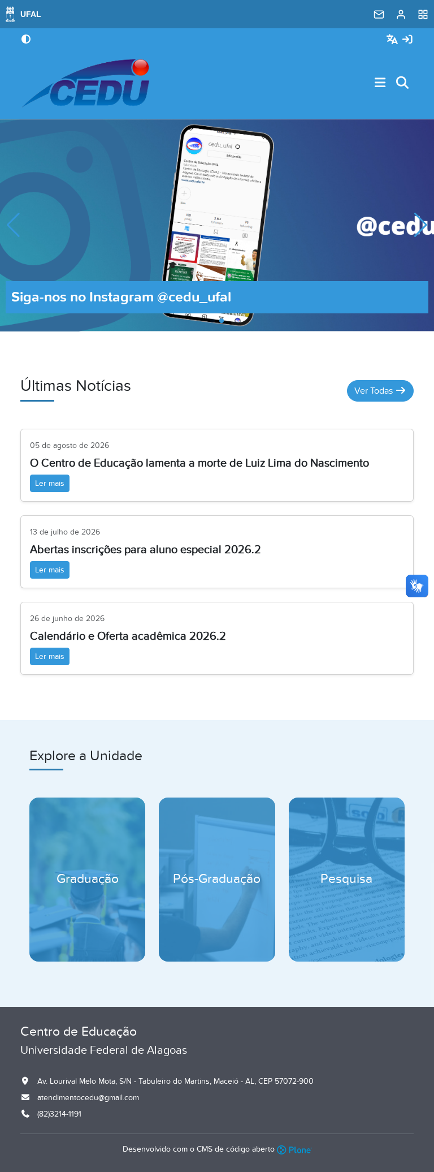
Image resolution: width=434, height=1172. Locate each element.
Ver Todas (374, 391)
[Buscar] (403, 83)
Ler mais (49, 483)
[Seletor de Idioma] (393, 40)
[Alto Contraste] (26, 40)
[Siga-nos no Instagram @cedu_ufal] (217, 224)
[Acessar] (407, 40)
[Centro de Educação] (85, 83)
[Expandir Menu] (380, 83)
